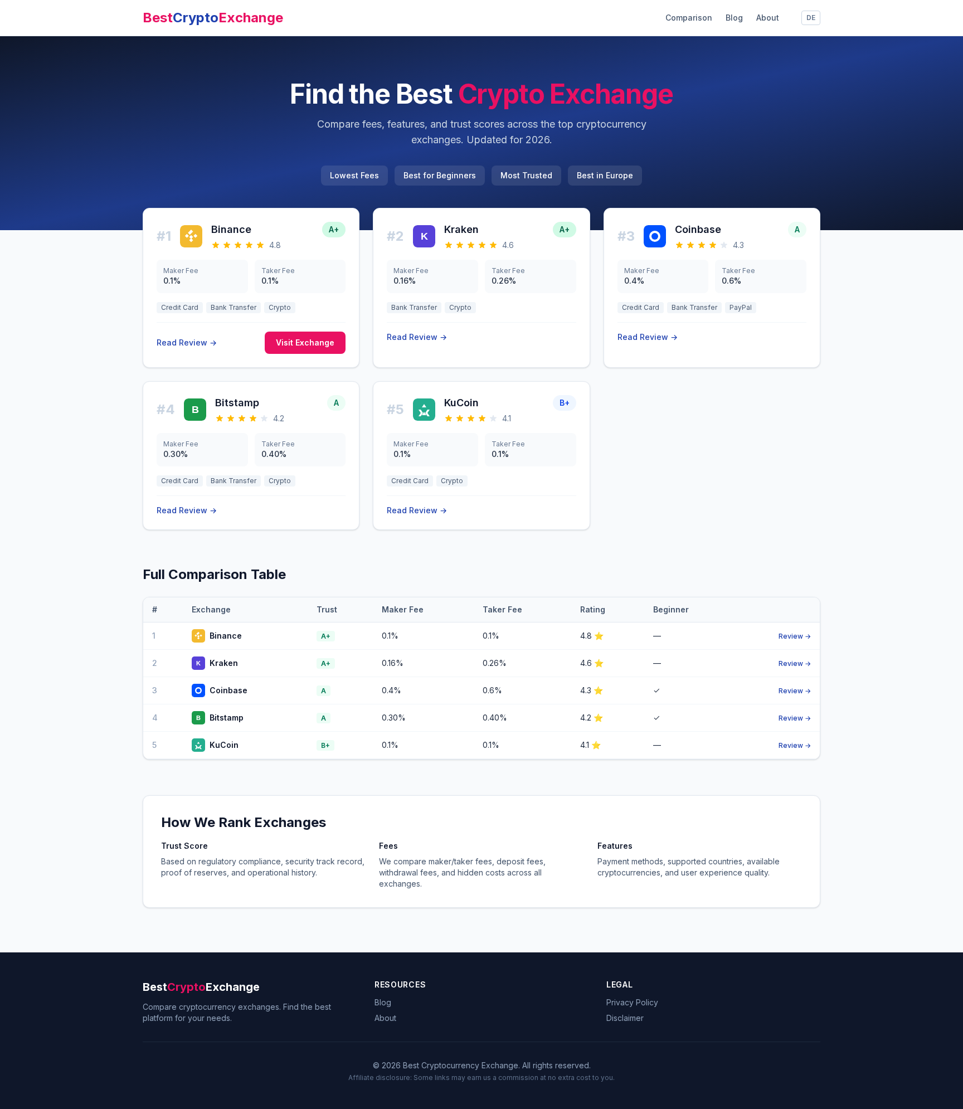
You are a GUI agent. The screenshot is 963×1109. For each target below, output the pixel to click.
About (767, 17)
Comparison (688, 17)
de (810, 17)
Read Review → (187, 342)
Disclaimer (625, 1018)
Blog (734, 17)
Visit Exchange (305, 342)
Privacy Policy (632, 1002)
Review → (795, 636)
